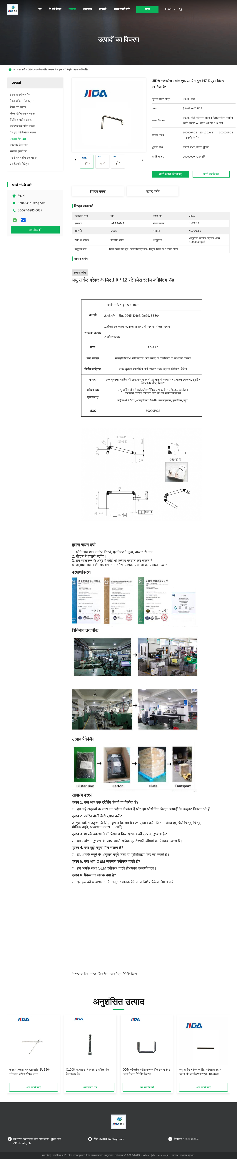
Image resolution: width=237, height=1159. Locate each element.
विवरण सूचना (98, 191)
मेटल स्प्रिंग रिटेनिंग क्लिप (123, 974)
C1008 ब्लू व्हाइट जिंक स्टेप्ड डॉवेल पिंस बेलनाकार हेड (87, 1072)
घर (40, 9)
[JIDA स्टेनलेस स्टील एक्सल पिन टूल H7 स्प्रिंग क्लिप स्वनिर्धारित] (109, 115)
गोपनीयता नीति (59, 1155)
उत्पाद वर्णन (152, 191)
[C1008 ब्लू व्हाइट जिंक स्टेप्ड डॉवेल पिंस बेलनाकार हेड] (90, 1041)
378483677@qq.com (31, 203)
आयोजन (87, 9)
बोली (147, 9)
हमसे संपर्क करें (122, 9)
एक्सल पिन (82, 974)
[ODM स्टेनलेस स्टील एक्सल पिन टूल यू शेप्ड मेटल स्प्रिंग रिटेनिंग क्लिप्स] (147, 1041)
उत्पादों (72, 9)
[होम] (12, 9)
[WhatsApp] (15, 220)
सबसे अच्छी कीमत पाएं (170, 174)
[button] (14, 1050)
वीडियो (102, 9)
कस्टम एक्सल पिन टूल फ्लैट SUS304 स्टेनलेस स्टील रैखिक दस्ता (30, 1072)
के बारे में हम (55, 9)
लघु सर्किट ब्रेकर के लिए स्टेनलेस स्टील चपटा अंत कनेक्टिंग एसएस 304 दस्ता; (200, 1072)
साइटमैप (46, 1155)
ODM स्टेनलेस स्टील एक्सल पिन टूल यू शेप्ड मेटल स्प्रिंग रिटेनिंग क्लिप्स (146, 1072)
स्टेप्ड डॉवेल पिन (98, 974)
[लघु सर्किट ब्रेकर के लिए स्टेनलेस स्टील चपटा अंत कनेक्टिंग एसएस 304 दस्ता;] (203, 1041)
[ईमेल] (23, 220)
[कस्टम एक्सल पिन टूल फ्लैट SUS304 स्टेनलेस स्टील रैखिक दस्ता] (33, 1041)
